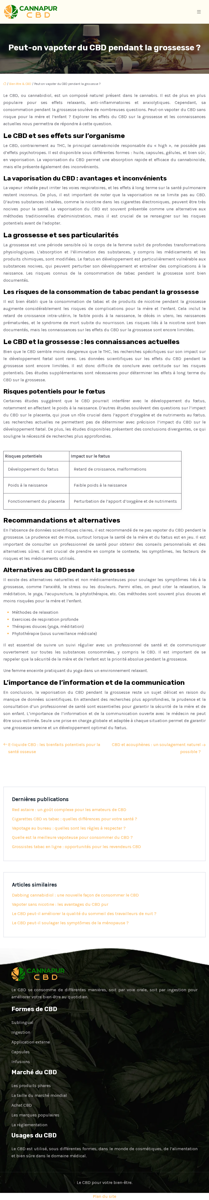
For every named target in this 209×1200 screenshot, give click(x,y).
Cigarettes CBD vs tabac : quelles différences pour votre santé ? (74, 818)
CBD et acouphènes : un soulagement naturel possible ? (156, 748)
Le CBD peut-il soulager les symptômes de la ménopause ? (70, 922)
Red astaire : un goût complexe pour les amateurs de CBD (69, 809)
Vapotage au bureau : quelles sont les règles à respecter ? (69, 828)
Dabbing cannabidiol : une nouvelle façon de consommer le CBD (75, 895)
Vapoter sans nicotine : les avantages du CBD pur (60, 904)
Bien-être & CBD (20, 84)
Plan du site (104, 1196)
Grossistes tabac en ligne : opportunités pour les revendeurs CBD (76, 846)
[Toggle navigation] (199, 12)
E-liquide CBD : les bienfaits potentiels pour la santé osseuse (54, 748)
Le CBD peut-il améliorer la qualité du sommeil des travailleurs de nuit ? (84, 913)
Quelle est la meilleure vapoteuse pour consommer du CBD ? (72, 837)
